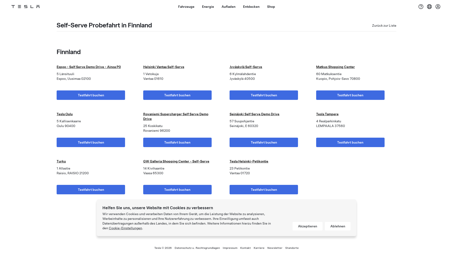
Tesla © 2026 (163, 248)
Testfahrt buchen (91, 95)
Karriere (259, 248)
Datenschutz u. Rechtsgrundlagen (197, 248)
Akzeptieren (307, 226)
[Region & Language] (429, 6)
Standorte (292, 248)
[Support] (421, 6)
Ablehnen (337, 226)
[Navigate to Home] (25, 6)
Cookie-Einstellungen (125, 228)
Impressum (230, 248)
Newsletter (274, 248)
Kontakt (245, 248)
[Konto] (438, 6)
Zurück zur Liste (384, 25)
